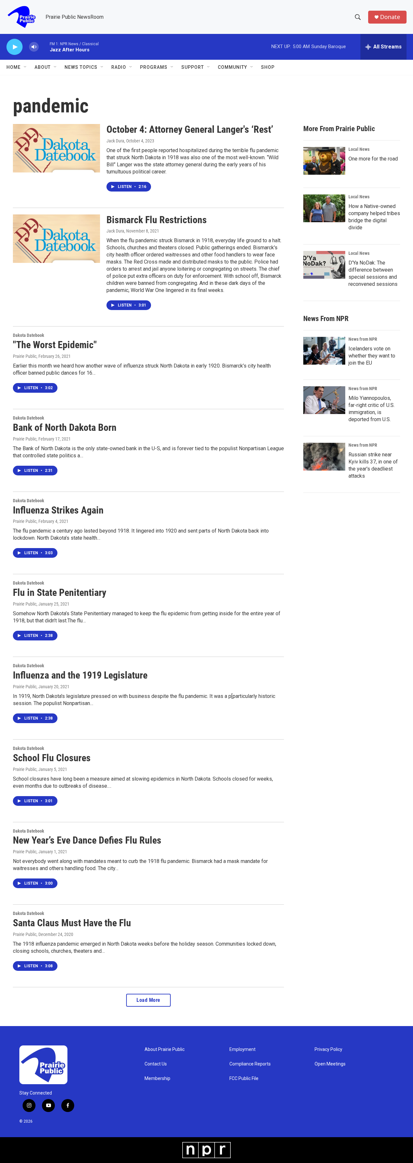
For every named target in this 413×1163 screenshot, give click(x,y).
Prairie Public (24, 356)
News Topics (81, 67)
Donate (390, 17)
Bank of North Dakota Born (64, 427)
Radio (118, 67)
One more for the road (373, 159)
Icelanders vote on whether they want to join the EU (371, 356)
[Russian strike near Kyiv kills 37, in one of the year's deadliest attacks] (324, 457)
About (43, 67)
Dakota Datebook (28, 335)
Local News (358, 149)
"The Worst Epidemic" (55, 344)
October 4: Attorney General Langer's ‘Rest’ (189, 129)
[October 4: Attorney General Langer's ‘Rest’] (56, 148)
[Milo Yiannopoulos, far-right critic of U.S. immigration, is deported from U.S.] (324, 400)
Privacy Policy (328, 1049)
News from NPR (362, 339)
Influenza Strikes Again (58, 510)
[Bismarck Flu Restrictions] (56, 238)
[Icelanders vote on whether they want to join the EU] (324, 351)
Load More (148, 1000)
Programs (153, 67)
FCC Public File (243, 1078)
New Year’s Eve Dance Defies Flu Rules (87, 840)
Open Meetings (330, 1064)
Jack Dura (115, 140)
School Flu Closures (52, 757)
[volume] (33, 47)
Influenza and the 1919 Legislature (80, 675)
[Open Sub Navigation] (25, 67)
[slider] (44, 46)
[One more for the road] (324, 161)
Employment (242, 1049)
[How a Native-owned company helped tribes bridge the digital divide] (324, 208)
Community (232, 67)
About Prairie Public (165, 1049)
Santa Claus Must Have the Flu (72, 923)
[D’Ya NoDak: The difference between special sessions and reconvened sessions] (324, 265)
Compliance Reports (250, 1064)
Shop (268, 67)
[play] (14, 47)
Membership (157, 1078)
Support (192, 67)
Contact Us (156, 1064)
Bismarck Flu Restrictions (156, 219)
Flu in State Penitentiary (59, 592)
